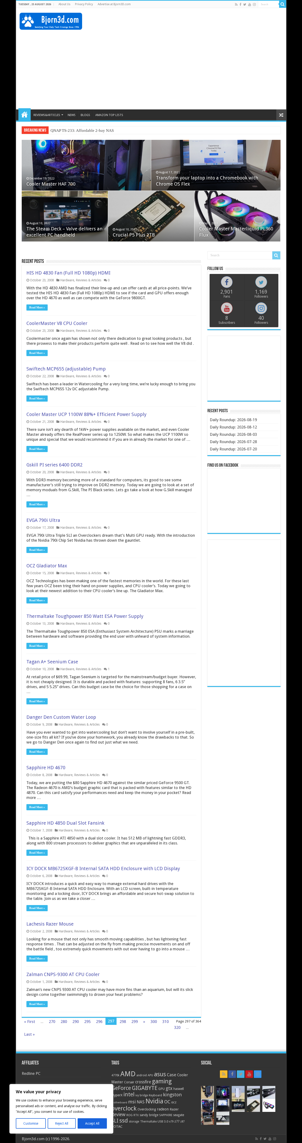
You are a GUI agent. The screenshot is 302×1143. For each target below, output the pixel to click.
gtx (169, 1088)
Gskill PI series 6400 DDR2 (54, 465)
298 (123, 1021)
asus (160, 1074)
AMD (127, 1074)
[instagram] (254, 4)
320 (177, 1027)
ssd (123, 1120)
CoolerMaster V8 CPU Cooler (56, 323)
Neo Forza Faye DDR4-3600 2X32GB (81, 130)
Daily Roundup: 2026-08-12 (233, 427)
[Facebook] (240, 4)
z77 (176, 1121)
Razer (174, 1109)
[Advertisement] (197, 23)
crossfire (143, 1082)
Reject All (61, 1123)
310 (165, 1021)
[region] (61, 1109)
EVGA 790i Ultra (43, 520)
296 (99, 1021)
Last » (29, 1034)
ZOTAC (116, 1126)
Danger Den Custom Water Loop (61, 717)
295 (87, 1021)
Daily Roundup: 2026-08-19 (233, 419)
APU (150, 1075)
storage (134, 1121)
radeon (163, 1109)
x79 (171, 1121)
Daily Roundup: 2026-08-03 (233, 434)
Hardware (67, 280)
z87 (182, 1121)
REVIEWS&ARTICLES (47, 115)
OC (167, 1102)
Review (118, 1114)
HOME (24, 114)
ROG (129, 1115)
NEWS (72, 115)
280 (64, 1021)
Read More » (37, 307)
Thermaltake (148, 1121)
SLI (114, 1121)
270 (52, 1021)
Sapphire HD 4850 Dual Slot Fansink (65, 823)
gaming (162, 1081)
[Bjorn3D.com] (51, 20)
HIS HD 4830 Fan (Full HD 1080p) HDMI (68, 273)
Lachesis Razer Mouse (50, 924)
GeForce (121, 1088)
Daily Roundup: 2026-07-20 (233, 449)
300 (154, 1021)
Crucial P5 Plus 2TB (134, 235)
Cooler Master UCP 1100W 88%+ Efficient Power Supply (86, 414)
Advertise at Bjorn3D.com (114, 4)
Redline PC (31, 1073)
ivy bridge (141, 1095)
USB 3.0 (163, 1121)
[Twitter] (245, 4)
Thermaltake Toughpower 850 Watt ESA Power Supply (84, 616)
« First (29, 1021)
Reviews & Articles (88, 280)
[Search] (282, 4)
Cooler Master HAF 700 (51, 184)
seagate (178, 1115)
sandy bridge (149, 1115)
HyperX (116, 1095)
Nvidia (154, 1101)
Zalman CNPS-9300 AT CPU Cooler (63, 974)
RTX (136, 1115)
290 (75, 1021)
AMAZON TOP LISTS (109, 115)
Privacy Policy (84, 4)
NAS (140, 1102)
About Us (64, 4)
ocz (173, 1102)
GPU (161, 1089)
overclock (124, 1108)
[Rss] (236, 4)
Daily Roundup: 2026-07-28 (233, 441)
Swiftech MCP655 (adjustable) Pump (66, 369)
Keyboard (155, 1095)
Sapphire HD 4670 (45, 767)
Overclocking (147, 1109)
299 (134, 1021)
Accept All (92, 1123)
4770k (115, 1075)
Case (171, 1074)
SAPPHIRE (165, 1115)
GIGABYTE (144, 1088)
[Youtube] (250, 4)
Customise (30, 1123)
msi (132, 1102)
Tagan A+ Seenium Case (52, 662)
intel (128, 1094)
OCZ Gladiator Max (46, 566)
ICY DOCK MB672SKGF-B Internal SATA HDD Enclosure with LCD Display (103, 868)
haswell (178, 1089)
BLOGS (85, 115)
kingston (172, 1094)
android (141, 1075)
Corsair (129, 1082)
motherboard (119, 1102)
